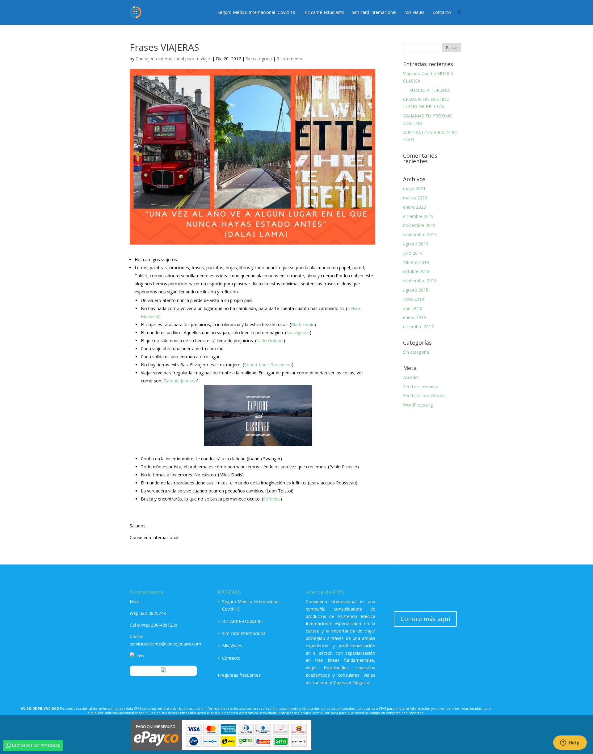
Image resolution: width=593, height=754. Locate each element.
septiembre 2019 (420, 234)
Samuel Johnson (181, 381)
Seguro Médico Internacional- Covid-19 (256, 12)
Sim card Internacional (374, 12)
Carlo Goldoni (270, 340)
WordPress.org (418, 405)
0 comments (289, 59)
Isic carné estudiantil (323, 12)
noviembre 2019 (419, 225)
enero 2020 (414, 207)
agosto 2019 (415, 244)
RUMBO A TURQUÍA (426, 90)
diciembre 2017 (418, 327)
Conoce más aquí (425, 619)
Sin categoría (259, 59)
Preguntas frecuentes (239, 675)
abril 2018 (413, 308)
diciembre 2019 (418, 216)
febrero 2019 (416, 262)
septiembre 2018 (420, 280)
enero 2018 (414, 317)
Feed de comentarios (424, 395)
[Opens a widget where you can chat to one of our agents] (570, 743)
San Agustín (298, 332)
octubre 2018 (416, 271)
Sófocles (271, 499)
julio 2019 (413, 253)
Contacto (441, 12)
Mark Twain (302, 324)
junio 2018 (413, 299)
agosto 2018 (415, 290)
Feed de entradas (420, 387)
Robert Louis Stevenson (268, 365)
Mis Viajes (414, 12)
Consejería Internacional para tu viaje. (173, 59)
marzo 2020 (415, 198)
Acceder (411, 377)
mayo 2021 (414, 188)
